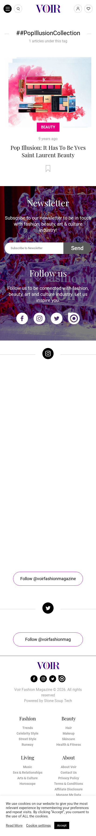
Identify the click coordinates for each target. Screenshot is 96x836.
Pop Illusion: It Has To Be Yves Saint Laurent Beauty (48, 151)
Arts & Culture (27, 778)
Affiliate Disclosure (69, 789)
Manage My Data (68, 795)
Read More (14, 825)
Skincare (68, 739)
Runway (27, 744)
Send (77, 248)
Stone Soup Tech (58, 701)
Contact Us (69, 772)
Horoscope (28, 784)
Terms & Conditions (68, 784)
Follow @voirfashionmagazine (48, 578)
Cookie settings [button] (38, 825)
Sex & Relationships (27, 772)
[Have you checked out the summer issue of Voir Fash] (48, 485)
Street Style (27, 739)
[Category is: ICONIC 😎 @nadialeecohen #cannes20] (48, 436)
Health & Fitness (68, 744)
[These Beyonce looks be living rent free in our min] (48, 533)
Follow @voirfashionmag (48, 639)
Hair (68, 728)
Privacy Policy (68, 778)
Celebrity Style (27, 733)
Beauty (48, 127)
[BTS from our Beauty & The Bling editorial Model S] (48, 388)
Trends (27, 728)
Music (27, 767)
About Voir (68, 767)
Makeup (69, 733)
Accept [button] (61, 825)
